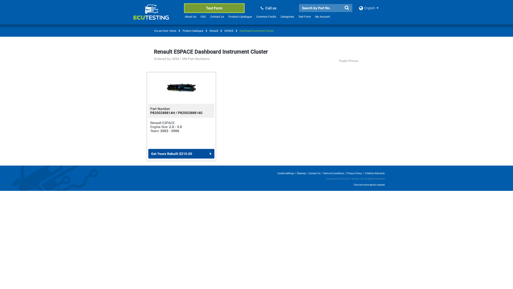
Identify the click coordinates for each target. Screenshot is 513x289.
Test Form (214, 8)
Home (173, 30)
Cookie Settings (285, 173)
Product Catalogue (240, 16)
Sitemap (301, 173)
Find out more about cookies (369, 184)
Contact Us (217, 16)
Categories (287, 16)
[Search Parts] (346, 8)
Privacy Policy (354, 173)
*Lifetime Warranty (375, 173)
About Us (190, 16)
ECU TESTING (156, 15)
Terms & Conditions (333, 173)
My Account (322, 16)
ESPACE (228, 30)
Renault (214, 30)
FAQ (203, 16)
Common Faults (266, 16)
